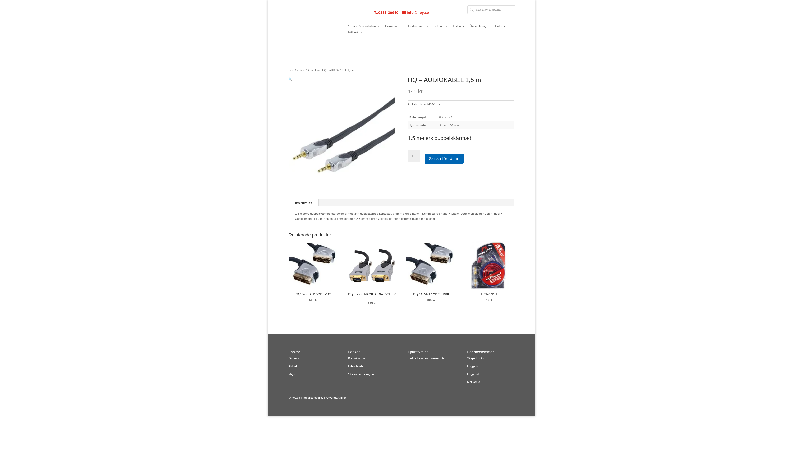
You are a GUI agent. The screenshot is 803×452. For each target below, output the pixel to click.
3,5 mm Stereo (449, 125)
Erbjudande (355, 366)
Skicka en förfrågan (361, 374)
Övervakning (478, 26)
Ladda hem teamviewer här (426, 358)
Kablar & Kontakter (308, 70)
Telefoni (439, 26)
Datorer (500, 26)
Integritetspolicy (313, 397)
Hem (291, 70)
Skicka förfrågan (444, 158)
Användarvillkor (336, 397)
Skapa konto (475, 358)
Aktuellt (293, 366)
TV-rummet (392, 26)
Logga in (473, 366)
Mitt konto (473, 382)
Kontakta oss (356, 358)
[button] (290, 79)
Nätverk (353, 32)
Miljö (292, 374)
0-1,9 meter (447, 117)
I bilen (457, 26)
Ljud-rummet (416, 26)
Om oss (294, 358)
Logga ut (473, 374)
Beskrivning (303, 202)
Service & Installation (362, 26)
